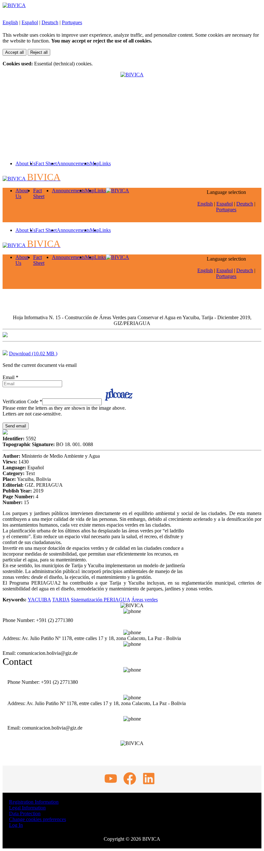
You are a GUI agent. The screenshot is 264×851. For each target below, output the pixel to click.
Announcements (73, 163)
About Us (25, 163)
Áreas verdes (144, 599)
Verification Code (22, 401)
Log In (16, 825)
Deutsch (50, 22)
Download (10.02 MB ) (33, 353)
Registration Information (34, 802)
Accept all (14, 52)
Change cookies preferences (37, 819)
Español (30, 22)
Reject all (39, 52)
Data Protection (25, 813)
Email (10, 377)
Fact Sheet (46, 163)
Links (105, 163)
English (10, 22)
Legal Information (27, 807)
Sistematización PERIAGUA (100, 599)
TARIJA (61, 599)
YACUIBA (39, 599)
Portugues (72, 22)
